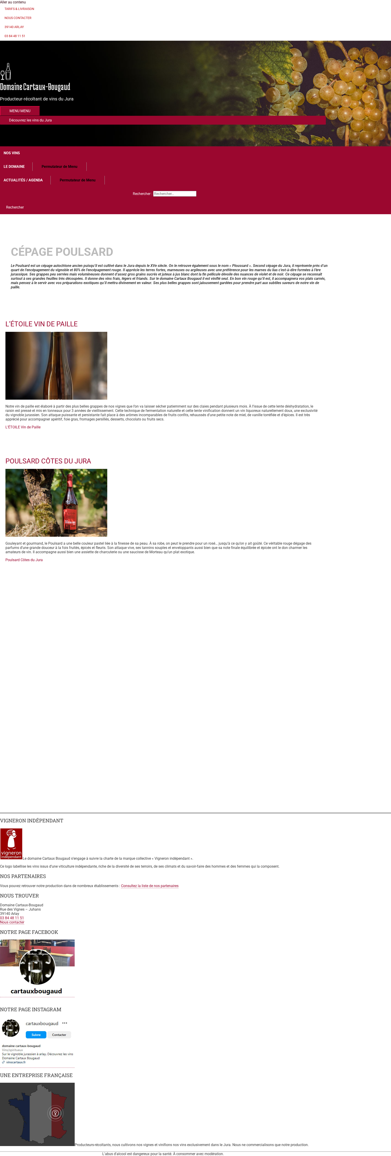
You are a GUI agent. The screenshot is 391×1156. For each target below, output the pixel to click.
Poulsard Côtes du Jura (48, 461)
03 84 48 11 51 (12, 918)
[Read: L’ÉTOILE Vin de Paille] (56, 398)
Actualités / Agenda (23, 180)
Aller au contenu (13, 2)
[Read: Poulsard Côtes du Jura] (56, 535)
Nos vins (12, 153)
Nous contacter (12, 922)
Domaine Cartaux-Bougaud (35, 86)
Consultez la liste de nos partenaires (150, 886)
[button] (163, 120)
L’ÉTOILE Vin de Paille (41, 324)
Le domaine (14, 166)
